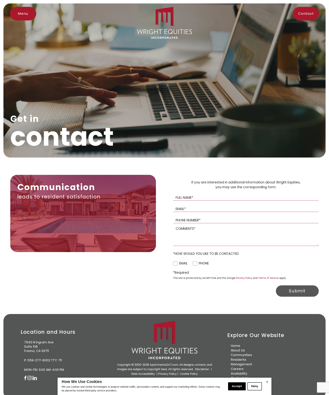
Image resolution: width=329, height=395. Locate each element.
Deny (254, 386)
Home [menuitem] (235, 346)
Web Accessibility (143, 374)
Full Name (184, 198)
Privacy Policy (244, 278)
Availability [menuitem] (239, 373)
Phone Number (188, 220)
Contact (306, 13)
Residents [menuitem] (238, 359)
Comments (185, 229)
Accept (237, 386)
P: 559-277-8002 (37, 360)
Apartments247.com (164, 365)
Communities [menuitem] (241, 355)
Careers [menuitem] (237, 369)
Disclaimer (202, 369)
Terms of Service (268, 278)
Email (181, 209)
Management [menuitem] (241, 364)
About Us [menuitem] (238, 350)
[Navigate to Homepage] (164, 23)
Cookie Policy (189, 374)
